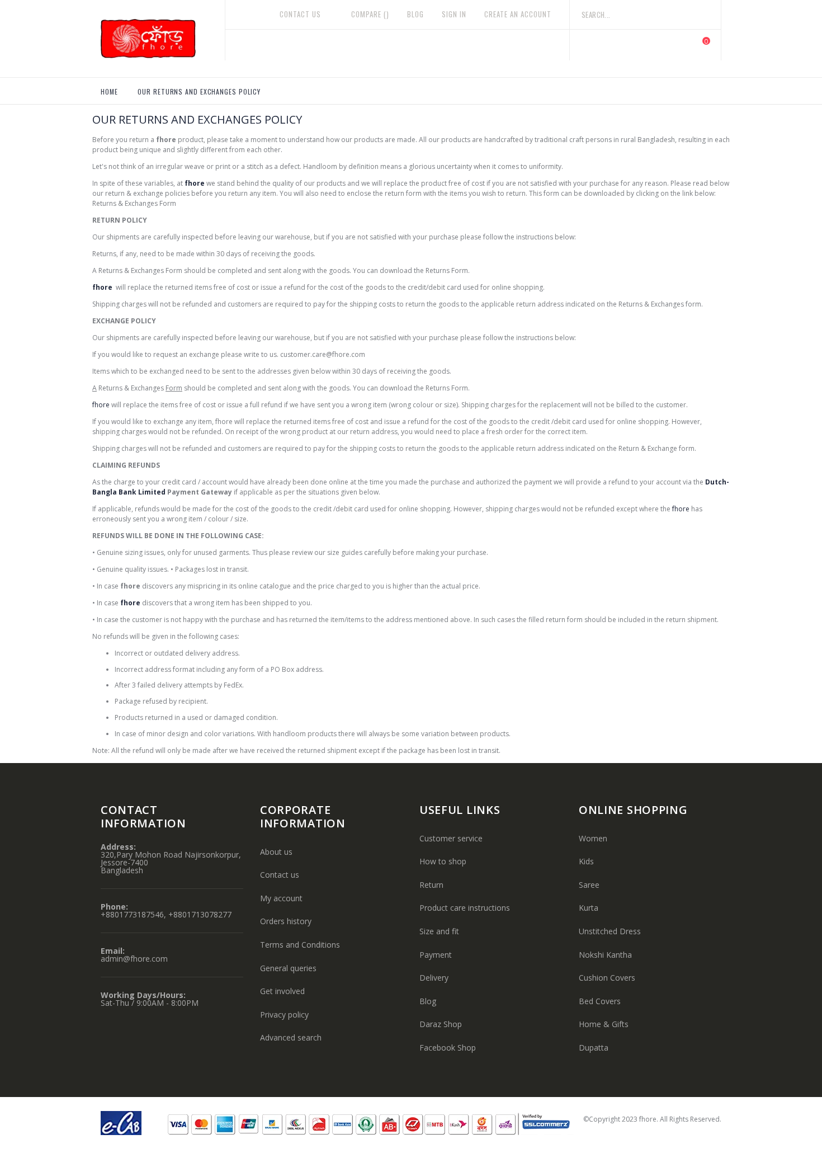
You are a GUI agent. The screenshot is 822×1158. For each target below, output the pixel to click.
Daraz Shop (440, 1024)
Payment (435, 954)
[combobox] (645, 14)
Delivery (433, 977)
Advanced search (291, 1037)
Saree (589, 884)
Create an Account (517, 14)
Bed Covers (600, 1001)
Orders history (285, 921)
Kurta (588, 907)
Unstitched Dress (610, 931)
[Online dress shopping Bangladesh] (163, 38)
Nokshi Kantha (605, 954)
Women (593, 838)
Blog (415, 14)
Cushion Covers (607, 977)
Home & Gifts (604, 1024)
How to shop (442, 861)
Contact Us (300, 14)
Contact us (279, 874)
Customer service (451, 838)
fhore (195, 183)
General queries (288, 968)
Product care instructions (464, 907)
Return (431, 884)
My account (281, 898)
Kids (586, 861)
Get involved (282, 991)
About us (276, 851)
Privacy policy (284, 1014)
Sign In (454, 14)
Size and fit (439, 931)
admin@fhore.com (134, 958)
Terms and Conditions (300, 944)
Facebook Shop (447, 1047)
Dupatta (593, 1047)
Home (109, 91)
